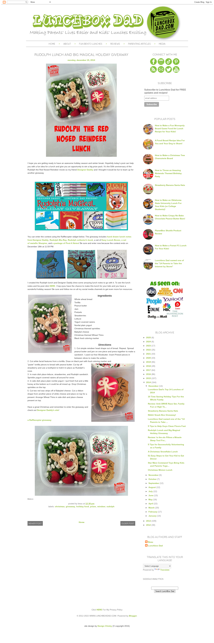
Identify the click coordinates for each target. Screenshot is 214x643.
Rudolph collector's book (80, 240)
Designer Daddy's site (48, 410)
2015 (148, 378)
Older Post (127, 523)
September (154, 483)
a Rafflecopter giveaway (39, 420)
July (150, 491)
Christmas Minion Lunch (160, 470)
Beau (150, 542)
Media (162, 43)
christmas (60, 506)
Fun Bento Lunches (90, 43)
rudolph (110, 506)
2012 (148, 525)
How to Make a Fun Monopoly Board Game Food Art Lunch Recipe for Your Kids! (170, 128)
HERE (52, 286)
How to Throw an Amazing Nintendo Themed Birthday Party (168, 173)
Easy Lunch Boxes (111, 240)
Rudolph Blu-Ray (58, 240)
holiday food (82, 506)
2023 (148, 345)
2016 (148, 374)
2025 (148, 337)
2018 (148, 366)
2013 (148, 521)
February (153, 512)
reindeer (101, 506)
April (151, 503)
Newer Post (35, 523)
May (150, 499)
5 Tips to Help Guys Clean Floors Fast (167, 426)
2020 (148, 358)
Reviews (115, 43)
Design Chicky (105, 626)
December (153, 386)
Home (52, 43)
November (153, 475)
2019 (148, 362)
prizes (93, 506)
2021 (148, 354)
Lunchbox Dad (155, 545)
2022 (148, 350)
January (152, 516)
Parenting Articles (139, 43)
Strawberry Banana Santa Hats (170, 185)
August (152, 487)
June (151, 495)
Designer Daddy (85, 170)
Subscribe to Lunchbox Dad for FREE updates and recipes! (165, 91)
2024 (148, 341)
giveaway (70, 506)
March (151, 507)
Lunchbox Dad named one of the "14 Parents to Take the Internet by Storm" (169, 263)
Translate (164, 570)
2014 (148, 382)
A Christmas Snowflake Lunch (163, 451)
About (67, 43)
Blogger (133, 616)
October (152, 479)
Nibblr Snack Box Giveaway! (162, 415)
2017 (148, 370)
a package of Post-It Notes (65, 243)
